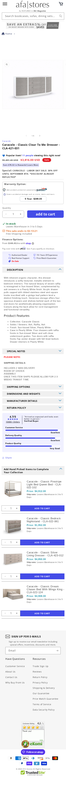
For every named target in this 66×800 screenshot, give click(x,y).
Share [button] (8, 457)
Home (8, 33)
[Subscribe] (57, 650)
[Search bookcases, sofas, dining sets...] (60, 16)
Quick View (43, 502)
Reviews (37, 671)
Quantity (6, 208)
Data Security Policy (44, 709)
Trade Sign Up (41, 666)
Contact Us (11, 677)
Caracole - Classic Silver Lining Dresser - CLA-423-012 (45, 554)
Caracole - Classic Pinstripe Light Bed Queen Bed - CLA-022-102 (44, 484)
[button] (61, 4)
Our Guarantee (41, 693)
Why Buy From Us (15, 682)
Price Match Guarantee (45, 698)
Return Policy (40, 677)
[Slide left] (26, 135)
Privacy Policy (40, 682)
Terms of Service (42, 704)
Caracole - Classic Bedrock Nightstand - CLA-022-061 (44, 520)
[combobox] (33, 16)
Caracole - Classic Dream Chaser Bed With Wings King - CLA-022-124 (45, 589)
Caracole (6, 141)
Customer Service (15, 666)
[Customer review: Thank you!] (33, 735)
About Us (10, 671)
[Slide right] (39, 135)
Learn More (32, 165)
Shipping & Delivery (44, 687)
